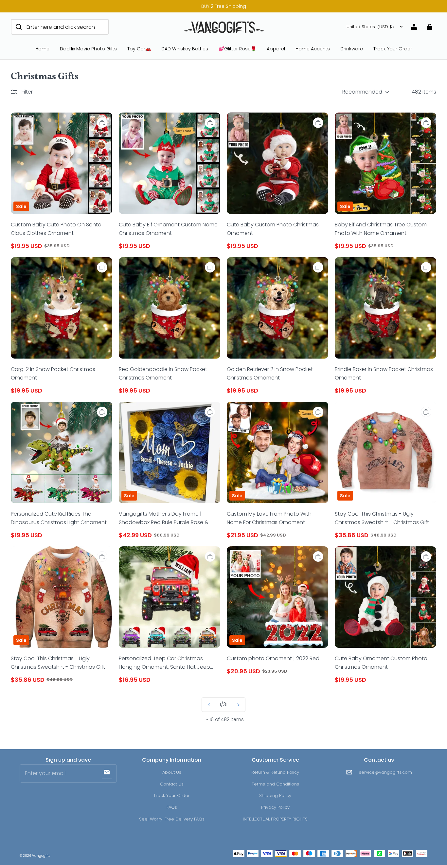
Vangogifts (41, 855)
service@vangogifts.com (385, 772)
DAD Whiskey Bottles (184, 48)
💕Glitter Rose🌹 (237, 48)
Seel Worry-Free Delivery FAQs (172, 819)
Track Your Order (392, 48)
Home (42, 48)
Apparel (276, 48)
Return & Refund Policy (275, 772)
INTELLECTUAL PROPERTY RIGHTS (275, 819)
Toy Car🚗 (139, 48)
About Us (171, 772)
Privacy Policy (275, 807)
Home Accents (312, 48)
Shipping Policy (275, 795)
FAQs (172, 807)
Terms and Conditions (275, 784)
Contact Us (172, 784)
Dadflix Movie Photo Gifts (88, 48)
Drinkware (351, 48)
